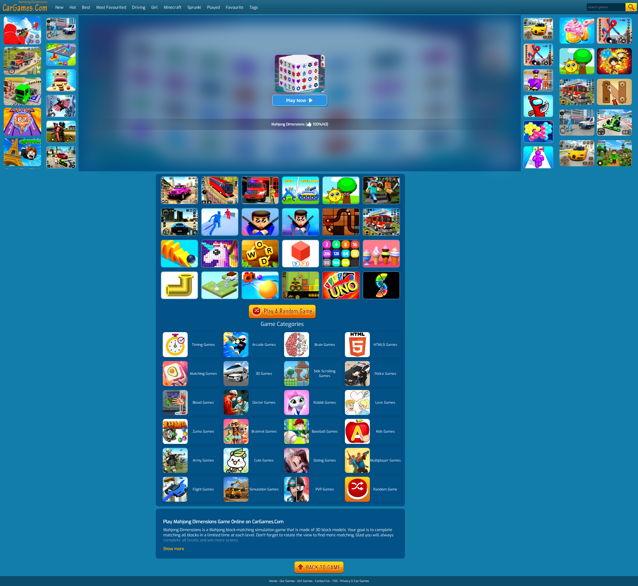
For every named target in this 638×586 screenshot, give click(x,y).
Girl (154, 7)
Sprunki (194, 7)
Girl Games (305, 581)
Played (213, 7)
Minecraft (172, 7)
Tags (253, 7)
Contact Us (322, 581)
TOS (335, 581)
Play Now (296, 100)
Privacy (345, 581)
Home (273, 581)
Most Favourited (111, 7)
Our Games (287, 581)
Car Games (361, 581)
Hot (73, 7)
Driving (138, 7)
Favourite (234, 7)
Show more (173, 548)
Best (86, 7)
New (59, 7)
